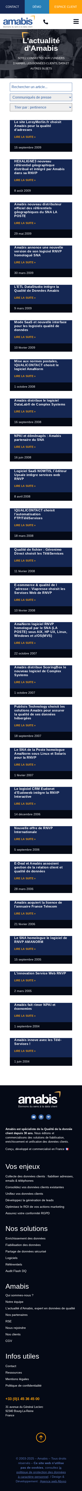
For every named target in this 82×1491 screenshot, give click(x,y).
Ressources (13, 1372)
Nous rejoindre (15, 1328)
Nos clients (13, 1334)
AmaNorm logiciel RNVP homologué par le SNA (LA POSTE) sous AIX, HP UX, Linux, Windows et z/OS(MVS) (40, 630)
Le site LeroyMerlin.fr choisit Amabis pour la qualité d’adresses (37, 126)
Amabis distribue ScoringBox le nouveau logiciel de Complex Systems (40, 671)
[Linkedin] (41, 1117)
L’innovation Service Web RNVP (40, 973)
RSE (8, 1321)
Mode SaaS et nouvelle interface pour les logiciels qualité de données (40, 326)
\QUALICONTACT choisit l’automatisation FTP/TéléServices (34, 514)
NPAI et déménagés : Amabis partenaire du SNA (37, 438)
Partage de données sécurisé (25, 1251)
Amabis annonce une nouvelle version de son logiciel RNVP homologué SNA (38, 251)
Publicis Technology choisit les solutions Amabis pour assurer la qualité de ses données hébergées (39, 712)
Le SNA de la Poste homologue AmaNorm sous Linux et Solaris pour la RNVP (40, 753)
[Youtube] (33, 1117)
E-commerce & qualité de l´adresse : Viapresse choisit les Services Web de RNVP (39, 589)
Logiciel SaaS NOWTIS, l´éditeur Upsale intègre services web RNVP (40, 475)
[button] (76, 21)
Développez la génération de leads (29, 1200)
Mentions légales (17, 1379)
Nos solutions (26, 1228)
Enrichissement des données (25, 1238)
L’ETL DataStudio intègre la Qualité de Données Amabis (36, 288)
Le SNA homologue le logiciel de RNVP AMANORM (40, 940)
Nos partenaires (16, 1314)
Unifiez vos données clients (24, 1193)
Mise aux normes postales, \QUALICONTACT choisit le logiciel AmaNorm (36, 365)
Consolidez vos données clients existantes (34, 1187)
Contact (10, 1366)
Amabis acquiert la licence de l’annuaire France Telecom (38, 904)
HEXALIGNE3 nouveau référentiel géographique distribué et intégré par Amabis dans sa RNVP (39, 167)
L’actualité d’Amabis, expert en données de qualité (40, 1308)
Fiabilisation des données (23, 1245)
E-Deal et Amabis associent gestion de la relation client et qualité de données (38, 867)
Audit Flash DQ (15, 1271)
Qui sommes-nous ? (19, 1295)
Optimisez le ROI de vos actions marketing (34, 1206)
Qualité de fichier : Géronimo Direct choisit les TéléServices (39, 551)
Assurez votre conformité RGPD (27, 1213)
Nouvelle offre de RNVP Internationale (33, 830)
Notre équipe (14, 1301)
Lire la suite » (25, 136)
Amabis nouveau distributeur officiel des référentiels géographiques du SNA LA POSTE (38, 210)
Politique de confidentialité (23, 1385)
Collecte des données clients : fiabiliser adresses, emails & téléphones (39, 1178)
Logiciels (11, 1258)
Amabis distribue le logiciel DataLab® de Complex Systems (39, 402)
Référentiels (13, 1264)
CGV (8, 1341)
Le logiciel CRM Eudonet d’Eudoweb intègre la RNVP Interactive (36, 792)
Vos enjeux (22, 1166)
